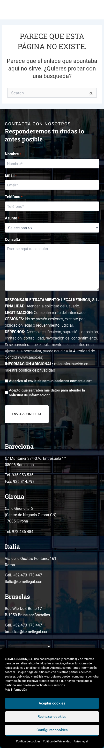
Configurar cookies (52, 730)
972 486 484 (22, 531)
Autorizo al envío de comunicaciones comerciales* (50, 381)
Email (11, 175)
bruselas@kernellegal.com (27, 631)
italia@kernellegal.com (24, 581)
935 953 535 (22, 475)
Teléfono (13, 196)
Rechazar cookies (52, 716)
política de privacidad (37, 370)
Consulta (12, 239)
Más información (16, 689)
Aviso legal (81, 741)
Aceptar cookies (52, 703)
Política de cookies (28, 741)
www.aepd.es (30, 357)
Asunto (12, 218)
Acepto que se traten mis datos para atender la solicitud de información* (47, 392)
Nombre (13, 154)
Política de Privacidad (57, 741)
